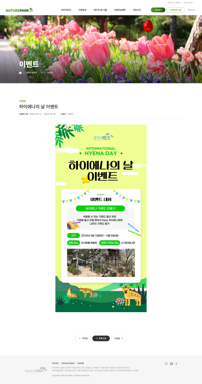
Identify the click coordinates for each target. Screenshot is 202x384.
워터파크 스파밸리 (174, 3)
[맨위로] (189, 377)
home (21, 73)
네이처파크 (66, 10)
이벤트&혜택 (120, 10)
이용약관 (55, 363)
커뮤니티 (137, 10)
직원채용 (80, 363)
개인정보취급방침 (67, 363)
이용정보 (82, 10)
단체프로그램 (175, 10)
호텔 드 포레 (188, 3)
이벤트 (50, 73)
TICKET (158, 10)
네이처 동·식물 (100, 10)
